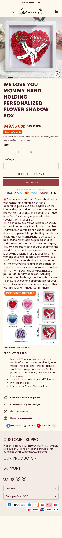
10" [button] (19, 152)
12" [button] (31, 152)
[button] (5, 11)
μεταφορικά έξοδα (33, 136)
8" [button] (8, 152)
